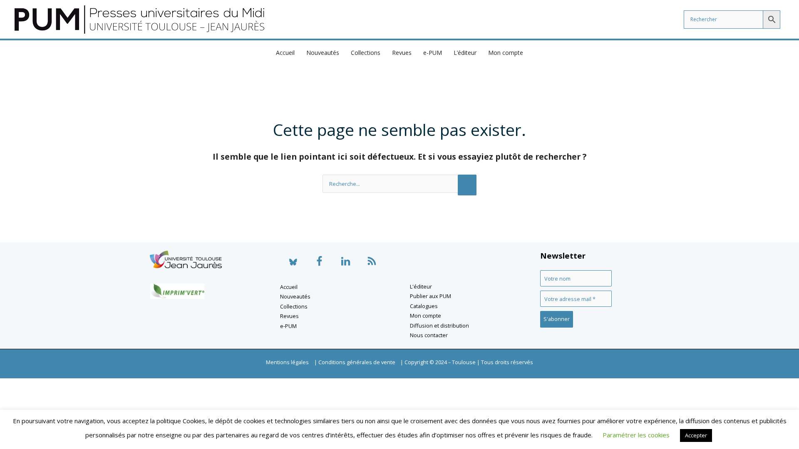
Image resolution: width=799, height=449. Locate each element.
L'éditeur (421, 286)
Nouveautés (322, 53)
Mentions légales (287, 362)
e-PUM (432, 53)
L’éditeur (465, 53)
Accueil (285, 53)
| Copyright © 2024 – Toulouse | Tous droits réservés (466, 362)
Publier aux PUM (430, 296)
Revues (402, 53)
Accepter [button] (696, 435)
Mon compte (505, 53)
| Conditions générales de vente (354, 362)
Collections (365, 53)
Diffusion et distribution (439, 325)
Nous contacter (429, 335)
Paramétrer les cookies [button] (636, 435)
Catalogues (424, 306)
